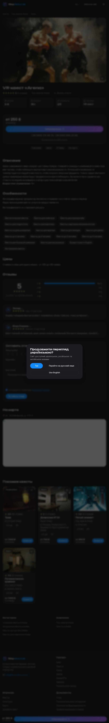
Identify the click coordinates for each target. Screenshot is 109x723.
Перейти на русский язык (61, 366)
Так (36, 366)
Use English (54, 372)
